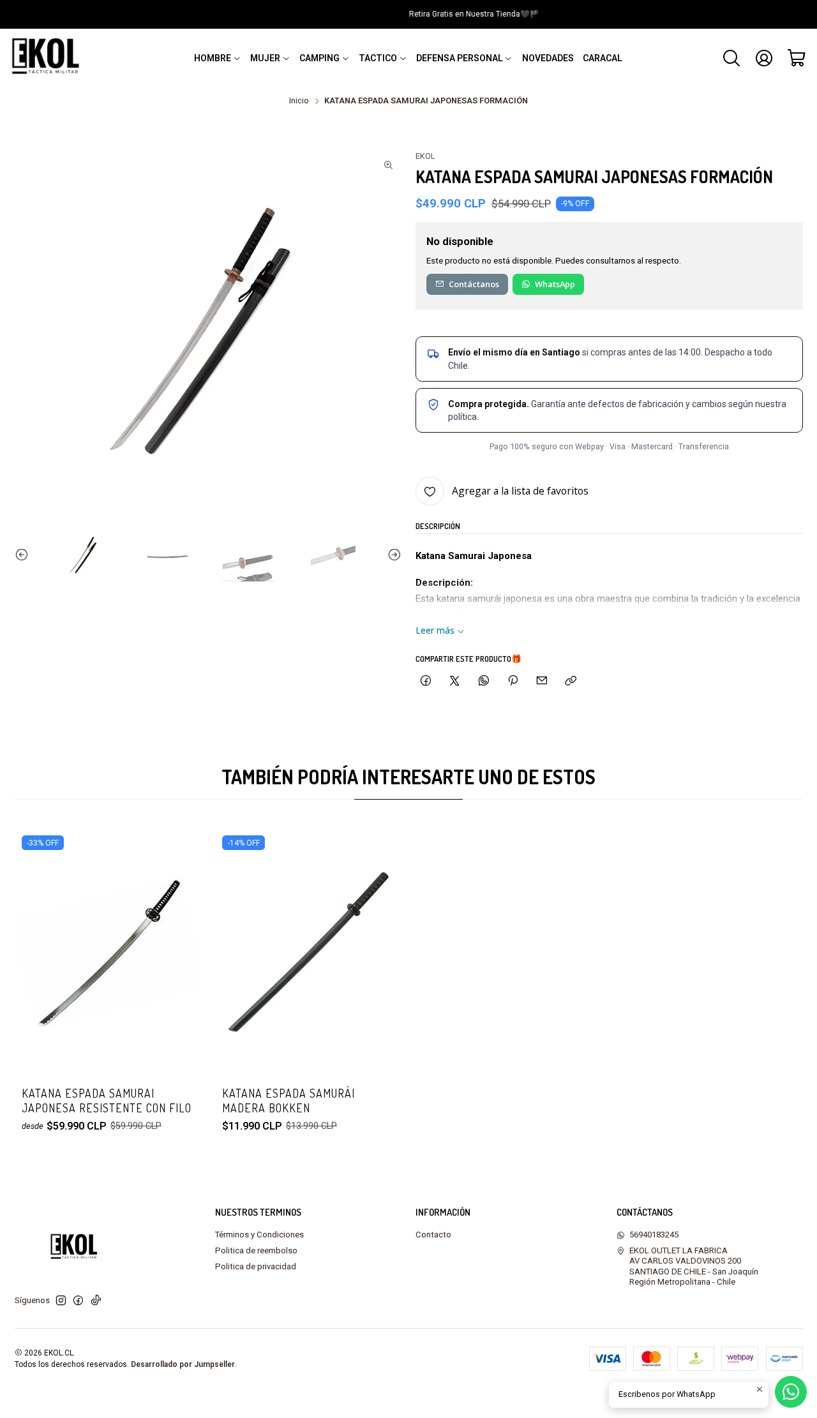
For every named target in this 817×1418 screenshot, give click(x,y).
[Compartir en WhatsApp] (483, 680)
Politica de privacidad (255, 1266)
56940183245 (653, 1234)
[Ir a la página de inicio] (49, 58)
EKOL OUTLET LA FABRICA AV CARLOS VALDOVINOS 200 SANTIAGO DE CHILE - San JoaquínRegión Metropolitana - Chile (693, 1266)
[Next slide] (391, 555)
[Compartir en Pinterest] (512, 680)
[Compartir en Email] (542, 680)
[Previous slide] (24, 555)
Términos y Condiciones (259, 1234)
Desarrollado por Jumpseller (183, 1364)
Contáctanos (474, 284)
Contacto (433, 1234)
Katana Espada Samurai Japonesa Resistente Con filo (106, 1100)
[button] (217, 58)
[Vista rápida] (179, 969)
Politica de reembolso (256, 1250)
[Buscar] (731, 58)
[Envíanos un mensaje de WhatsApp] (791, 1392)
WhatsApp (555, 284)
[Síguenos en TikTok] (96, 1301)
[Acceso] (764, 58)
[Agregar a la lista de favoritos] (179, 935)
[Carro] (797, 58)
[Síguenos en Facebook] (78, 1301)
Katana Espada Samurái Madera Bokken (288, 1100)
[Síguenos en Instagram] (61, 1301)
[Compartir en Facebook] (425, 680)
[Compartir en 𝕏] (455, 680)
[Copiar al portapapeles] (571, 680)
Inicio (299, 101)
